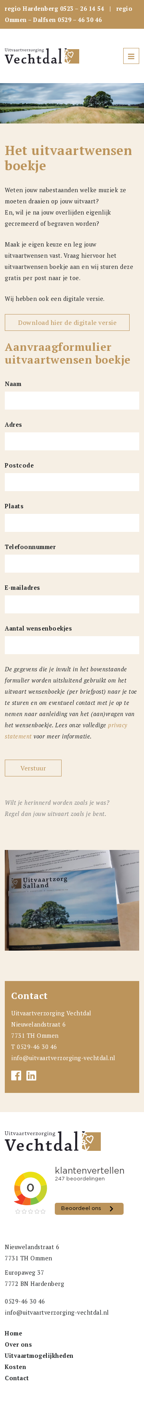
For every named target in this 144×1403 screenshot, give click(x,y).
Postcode (19, 465)
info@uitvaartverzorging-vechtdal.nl (63, 1058)
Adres (13, 424)
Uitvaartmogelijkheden (39, 1355)
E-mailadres (22, 587)
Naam (13, 384)
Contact (17, 1378)
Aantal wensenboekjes (38, 628)
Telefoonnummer (30, 547)
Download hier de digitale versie (67, 322)
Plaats (14, 506)
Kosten (15, 1367)
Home (13, 1333)
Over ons (18, 1344)
